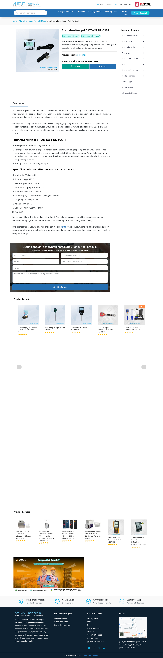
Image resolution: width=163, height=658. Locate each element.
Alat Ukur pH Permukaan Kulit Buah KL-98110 (107, 330)
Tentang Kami (111, 11)
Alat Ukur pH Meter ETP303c (79, 329)
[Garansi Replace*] (82, 36)
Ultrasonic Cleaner (129, 93)
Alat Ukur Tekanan (133, 70)
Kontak (124, 11)
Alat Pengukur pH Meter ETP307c (55, 329)
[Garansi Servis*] (63, 36)
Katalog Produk (94, 11)
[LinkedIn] (103, 648)
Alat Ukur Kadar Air (133, 58)
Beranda (81, 11)
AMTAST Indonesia (26, 3)
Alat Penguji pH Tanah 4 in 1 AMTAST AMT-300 (27, 330)
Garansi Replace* (92, 36)
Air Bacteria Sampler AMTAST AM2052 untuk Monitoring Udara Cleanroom (46, 536)
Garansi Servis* (72, 36)
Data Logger (127, 81)
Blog (125, 14)
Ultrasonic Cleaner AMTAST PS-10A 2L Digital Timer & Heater (93, 535)
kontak (64, 227)
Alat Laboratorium (133, 35)
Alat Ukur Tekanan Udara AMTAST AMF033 (116, 540)
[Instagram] (99, 648)
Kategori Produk (64, 11)
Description (19, 103)
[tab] (19, 103)
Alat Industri (133, 41)
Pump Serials (127, 87)
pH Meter (81, 55)
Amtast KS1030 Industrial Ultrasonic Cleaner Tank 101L (23, 535)
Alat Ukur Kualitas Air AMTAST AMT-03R (133, 329)
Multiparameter (133, 75)
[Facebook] (94, 648)
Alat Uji (133, 64)
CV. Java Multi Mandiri (89, 655)
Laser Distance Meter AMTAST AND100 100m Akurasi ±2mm (68, 535)
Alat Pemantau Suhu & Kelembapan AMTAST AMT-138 (138, 541)
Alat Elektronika (133, 47)
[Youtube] (89, 648)
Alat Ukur (133, 52)
